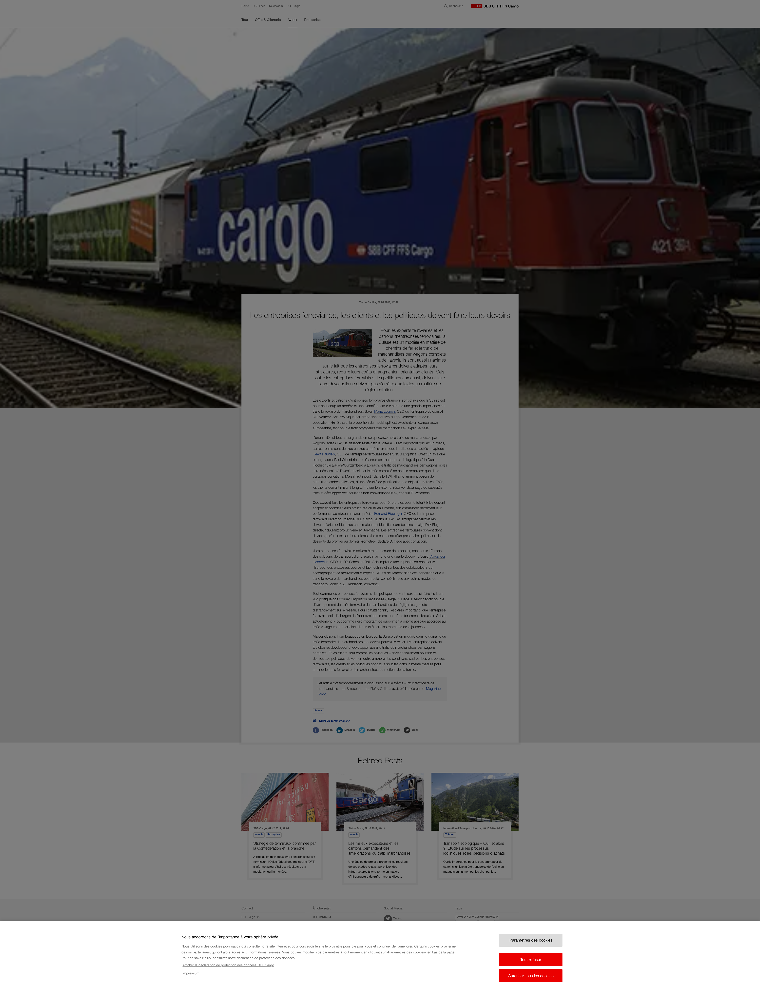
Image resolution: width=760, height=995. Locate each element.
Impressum (191, 973)
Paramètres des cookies (530, 940)
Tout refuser (530, 959)
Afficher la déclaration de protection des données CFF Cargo (228, 965)
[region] (380, 958)
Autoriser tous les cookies (531, 976)
